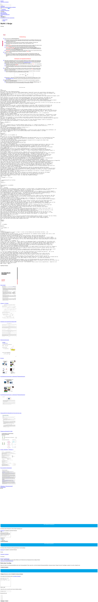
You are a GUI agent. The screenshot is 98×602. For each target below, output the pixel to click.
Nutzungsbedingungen (9, 560)
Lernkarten (7, 1)
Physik (4, 20)
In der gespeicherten (10, 17)
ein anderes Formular (17, 576)
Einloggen (2, 530)
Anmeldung (2, 6)
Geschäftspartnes (6, 558)
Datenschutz (2, 560)
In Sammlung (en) (3, 17)
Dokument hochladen (4, 7)
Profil (1, 15)
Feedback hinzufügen (4, 567)
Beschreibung (5, 533)
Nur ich (3, 540)
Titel (1, 531)
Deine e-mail (2, 587)
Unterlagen (2, 1)
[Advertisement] (34, 29)
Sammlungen (7, 10)
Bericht (1, 558)
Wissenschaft (5, 19)
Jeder (3, 539)
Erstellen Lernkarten (12, 7)
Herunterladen (3, 487)
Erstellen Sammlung (4, 541)
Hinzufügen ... (3, 16)
